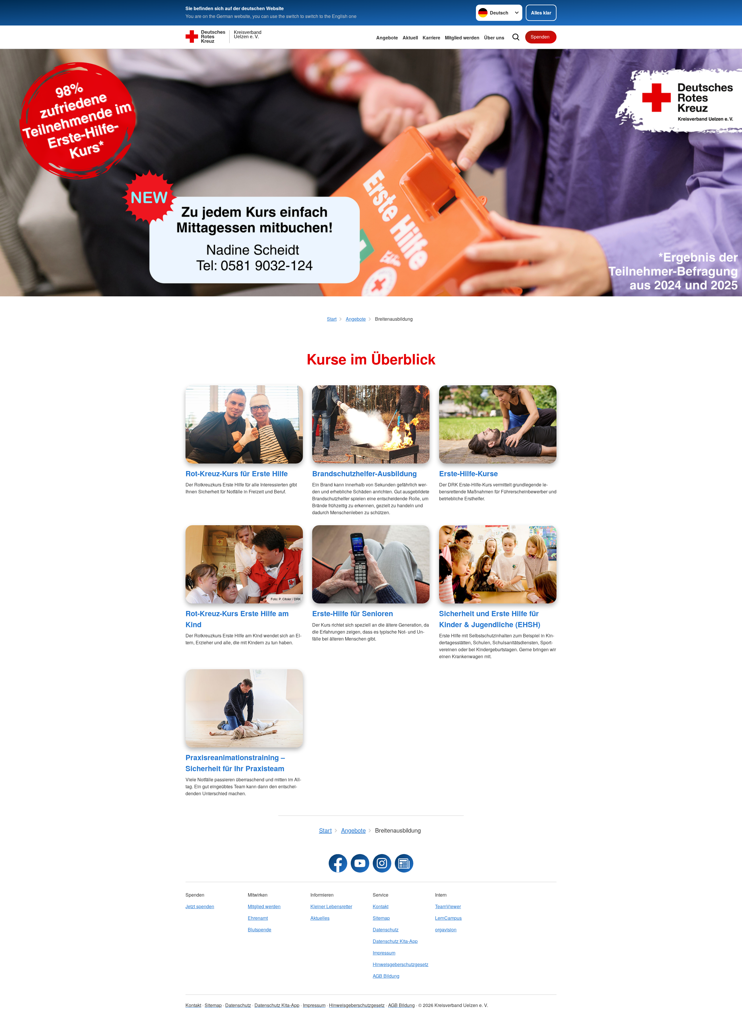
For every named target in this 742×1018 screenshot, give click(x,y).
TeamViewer (448, 906)
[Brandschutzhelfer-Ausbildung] (371, 424)
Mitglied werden (264, 906)
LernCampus (448, 918)
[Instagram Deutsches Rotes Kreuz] (382, 863)
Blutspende (259, 929)
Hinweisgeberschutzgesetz (400, 964)
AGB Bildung (386, 976)
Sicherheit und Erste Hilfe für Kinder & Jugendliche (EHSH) (489, 618)
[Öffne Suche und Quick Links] (516, 37)
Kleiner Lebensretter (331, 906)
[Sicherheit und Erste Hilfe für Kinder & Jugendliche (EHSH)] (497, 564)
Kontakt (380, 906)
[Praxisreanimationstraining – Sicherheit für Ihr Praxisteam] (244, 708)
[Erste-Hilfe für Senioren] (371, 564)
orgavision (446, 929)
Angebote (387, 37)
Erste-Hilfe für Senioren (352, 613)
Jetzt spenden (200, 906)
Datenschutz (386, 929)
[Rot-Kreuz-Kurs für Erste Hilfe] (244, 424)
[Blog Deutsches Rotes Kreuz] (404, 863)
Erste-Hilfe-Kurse (468, 473)
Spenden (540, 36)
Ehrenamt (258, 918)
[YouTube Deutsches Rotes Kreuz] (360, 863)
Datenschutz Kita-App (395, 941)
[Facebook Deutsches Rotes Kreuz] (338, 863)
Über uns (494, 37)
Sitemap (381, 918)
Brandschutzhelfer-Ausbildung (364, 473)
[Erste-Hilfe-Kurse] (497, 424)
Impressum (384, 952)
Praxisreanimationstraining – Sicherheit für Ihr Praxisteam (235, 762)
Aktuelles (320, 918)
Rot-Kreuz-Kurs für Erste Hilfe (237, 473)
